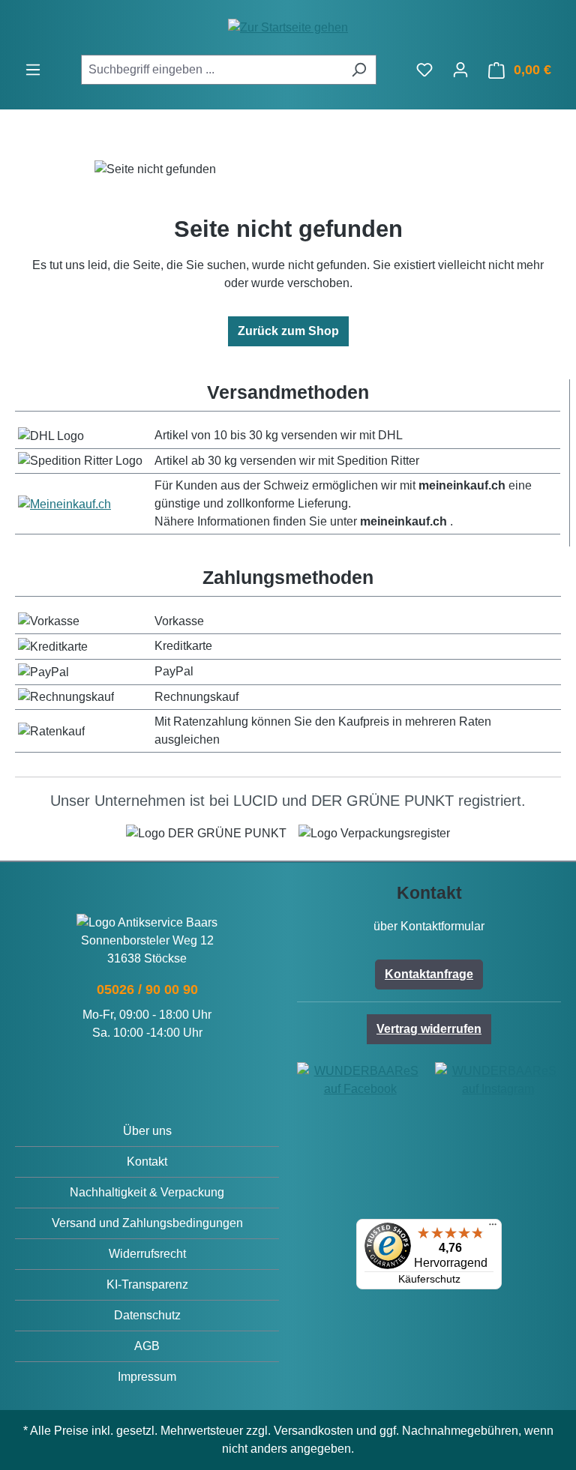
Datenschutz (147, 1315)
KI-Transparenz (147, 1284)
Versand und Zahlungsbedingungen (147, 1223)
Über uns (147, 1130)
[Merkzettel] (424, 70)
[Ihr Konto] (460, 70)
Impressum (147, 1376)
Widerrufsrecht (147, 1253)
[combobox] (211, 70)
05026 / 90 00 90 (147, 989)
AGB (147, 1346)
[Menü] (33, 70)
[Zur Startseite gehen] (288, 27)
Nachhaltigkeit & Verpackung (147, 1192)
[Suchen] (358, 70)
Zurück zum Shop (288, 331)
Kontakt (147, 1161)
